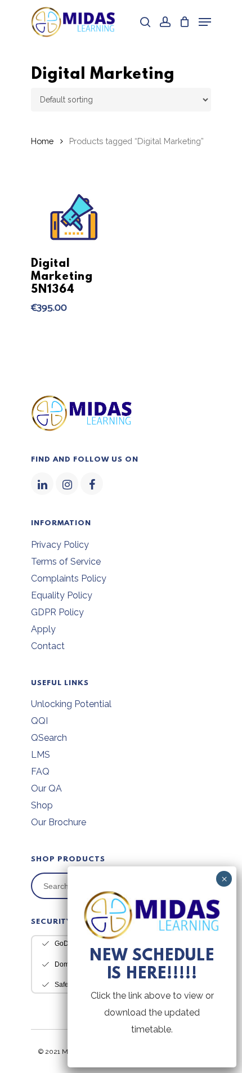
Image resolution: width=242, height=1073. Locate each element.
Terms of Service (66, 561)
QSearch (49, 737)
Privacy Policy (60, 544)
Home (42, 141)
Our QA (46, 788)
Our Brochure (58, 822)
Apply (43, 629)
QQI (39, 721)
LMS (40, 754)
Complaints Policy (68, 578)
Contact (48, 646)
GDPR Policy (57, 612)
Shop (42, 805)
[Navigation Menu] (205, 22)
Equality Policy (61, 595)
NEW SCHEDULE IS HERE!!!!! (151, 965)
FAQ (40, 771)
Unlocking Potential (71, 704)
